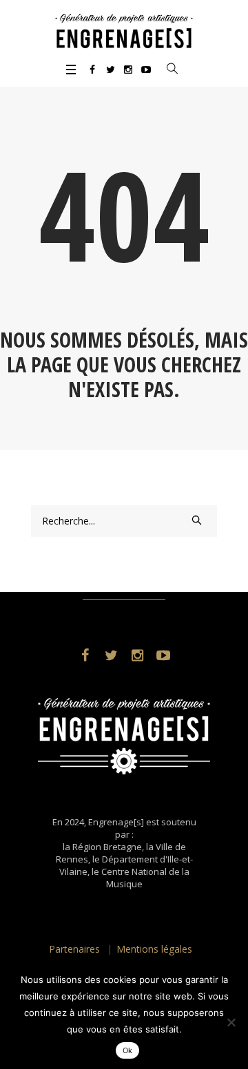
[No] (231, 1022)
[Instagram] (128, 69)
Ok (128, 1050)
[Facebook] (92, 69)
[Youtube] (146, 69)
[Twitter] (110, 69)
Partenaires (74, 948)
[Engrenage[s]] (124, 31)
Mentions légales (154, 948)
